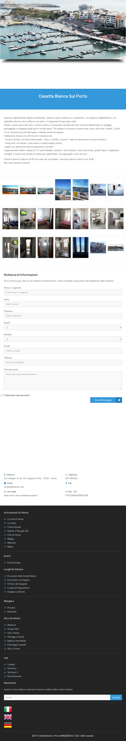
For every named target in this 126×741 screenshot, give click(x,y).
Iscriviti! (116, 697)
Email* (7, 346)
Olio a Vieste (13, 648)
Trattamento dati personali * (17, 395)
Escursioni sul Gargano (18, 580)
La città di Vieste (15, 519)
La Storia (11, 523)
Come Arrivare (14, 527)
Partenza (8, 311)
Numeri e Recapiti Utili (18, 531)
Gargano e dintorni (16, 592)
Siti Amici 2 (12, 672)
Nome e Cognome (12, 288)
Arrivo (7, 299)
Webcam (11, 543)
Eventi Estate (13, 562)
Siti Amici (11, 668)
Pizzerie (11, 608)
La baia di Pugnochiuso (18, 588)
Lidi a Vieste (13, 633)
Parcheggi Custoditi (16, 645)
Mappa (10, 539)
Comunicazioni (11, 369)
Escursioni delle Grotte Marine (21, 576)
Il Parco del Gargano (17, 584)
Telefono (8, 358)
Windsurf (11, 625)
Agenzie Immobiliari (16, 641)
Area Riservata (14, 676)
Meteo (10, 547)
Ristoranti (11, 611)
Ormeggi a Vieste (15, 637)
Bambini (8, 334)
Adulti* (7, 323)
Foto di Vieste (14, 535)
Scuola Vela (13, 629)
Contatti (11, 664)
